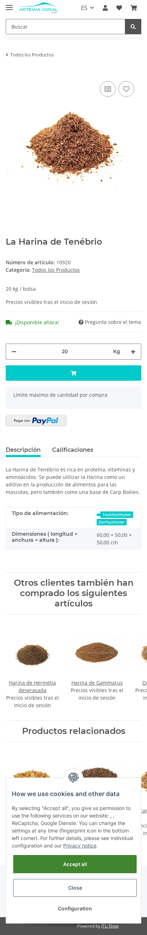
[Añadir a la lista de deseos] (126, 89)
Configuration (75, 908)
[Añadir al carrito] (73, 373)
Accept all (75, 864)
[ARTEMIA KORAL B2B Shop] (38, 8)
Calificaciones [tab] (72, 449)
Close (75, 888)
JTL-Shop (109, 926)
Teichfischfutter (116, 514)
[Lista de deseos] (119, 8)
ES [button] (84, 8)
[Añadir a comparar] (108, 89)
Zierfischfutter (111, 522)
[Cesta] (133, 8)
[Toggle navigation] (9, 4)
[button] (105, 8)
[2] (36, 420)
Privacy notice (79, 845)
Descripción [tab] (23, 449)
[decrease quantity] (14, 351)
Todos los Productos (56, 269)
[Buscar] (133, 26)
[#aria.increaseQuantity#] (133, 351)
